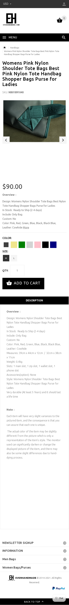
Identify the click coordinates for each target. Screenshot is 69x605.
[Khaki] (14, 245)
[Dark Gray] (6, 245)
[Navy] (53, 245)
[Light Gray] (29, 245)
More (26, 227)
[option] (34, 121)
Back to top (32, 601)
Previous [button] (6, 140)
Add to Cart (26, 283)
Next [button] (63, 140)
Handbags (14, 48)
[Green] (22, 245)
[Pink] (37, 245)
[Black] (45, 245)
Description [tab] (34, 300)
